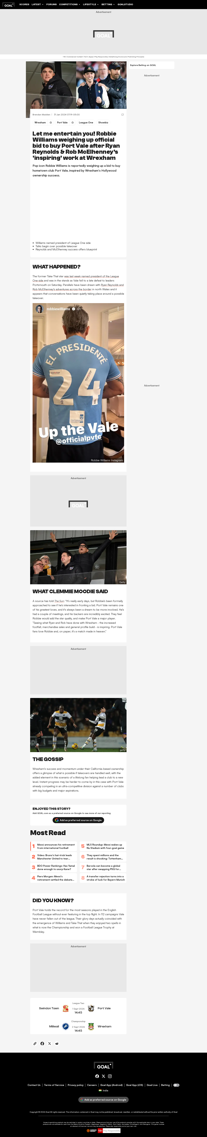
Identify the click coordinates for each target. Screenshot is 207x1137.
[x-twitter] (103, 1077)
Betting (165, 1085)
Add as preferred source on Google (81, 820)
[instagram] (109, 1077)
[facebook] (97, 1077)
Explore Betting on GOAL (143, 65)
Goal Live (152, 1085)
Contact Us (34, 1085)
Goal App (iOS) (134, 1085)
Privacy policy (75, 1085)
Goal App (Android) (111, 1085)
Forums (51, 4)
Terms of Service (54, 1085)
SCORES (24, 4)
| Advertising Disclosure (117, 57)
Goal (48, 1112)
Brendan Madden (41, 114)
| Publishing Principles (135, 57)
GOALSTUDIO (125, 4)
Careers (92, 1085)
